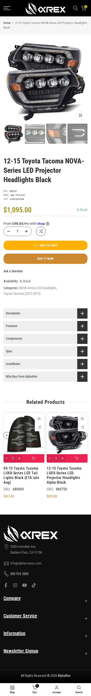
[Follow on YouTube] (24, 585)
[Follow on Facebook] (6, 585)
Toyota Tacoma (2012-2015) (22, 293)
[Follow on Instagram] (15, 585)
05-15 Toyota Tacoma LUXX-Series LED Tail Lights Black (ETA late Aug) (21, 475)
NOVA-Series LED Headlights (37, 288)
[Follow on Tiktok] (34, 585)
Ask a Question (13, 271)
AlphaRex (64, 676)
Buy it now (45, 259)
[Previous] (10, 80)
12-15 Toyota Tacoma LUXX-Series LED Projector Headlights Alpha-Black (64, 475)
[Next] (80, 80)
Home (7, 23)
